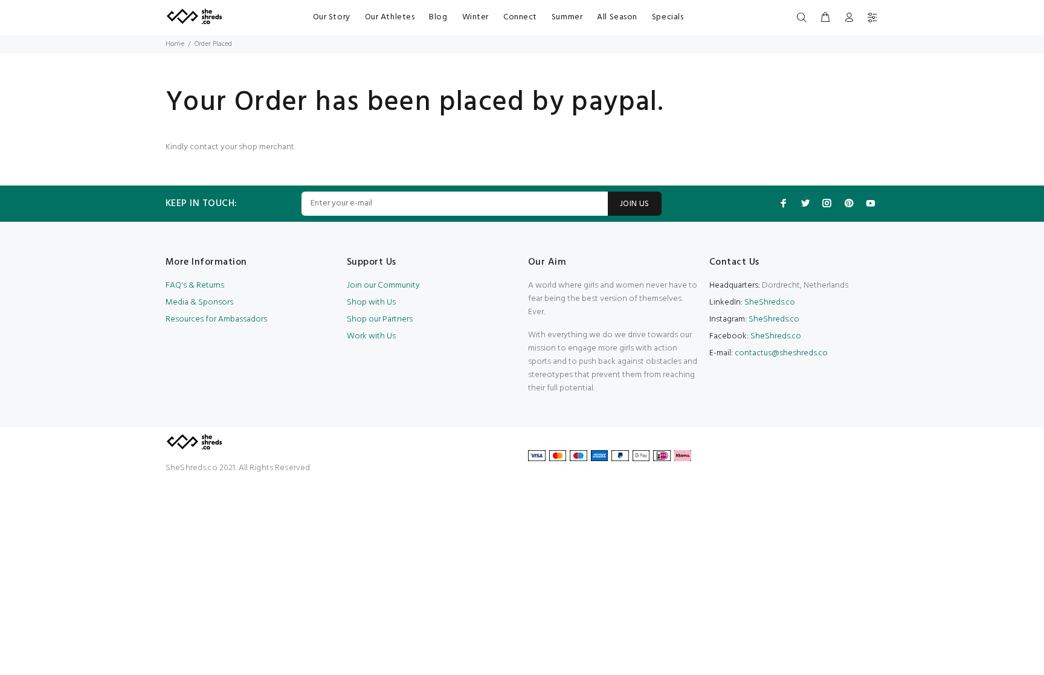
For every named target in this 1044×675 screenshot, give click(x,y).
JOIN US (634, 204)
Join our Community (383, 285)
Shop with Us (371, 302)
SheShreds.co (769, 302)
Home (175, 44)
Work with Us (371, 336)
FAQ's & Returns (195, 285)
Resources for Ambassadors (216, 319)
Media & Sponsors (199, 302)
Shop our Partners (380, 319)
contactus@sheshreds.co (781, 353)
